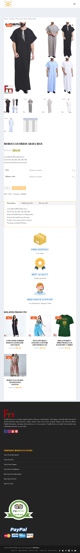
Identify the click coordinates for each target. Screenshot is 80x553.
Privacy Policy (52, 550)
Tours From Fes (9, 460)
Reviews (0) (43, 203)
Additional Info (27, 203)
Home (6, 19)
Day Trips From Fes (10, 479)
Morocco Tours (8, 483)
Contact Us (43, 550)
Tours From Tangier (10, 464)
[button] (72, 25)
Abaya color (10, 176)
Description (11, 203)
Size (7, 170)
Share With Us (23, 550)
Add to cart (19, 188)
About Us (14, 550)
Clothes (12, 19)
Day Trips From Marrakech (12, 474)
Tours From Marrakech (11, 455)
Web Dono (35, 547)
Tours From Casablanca (11, 469)
